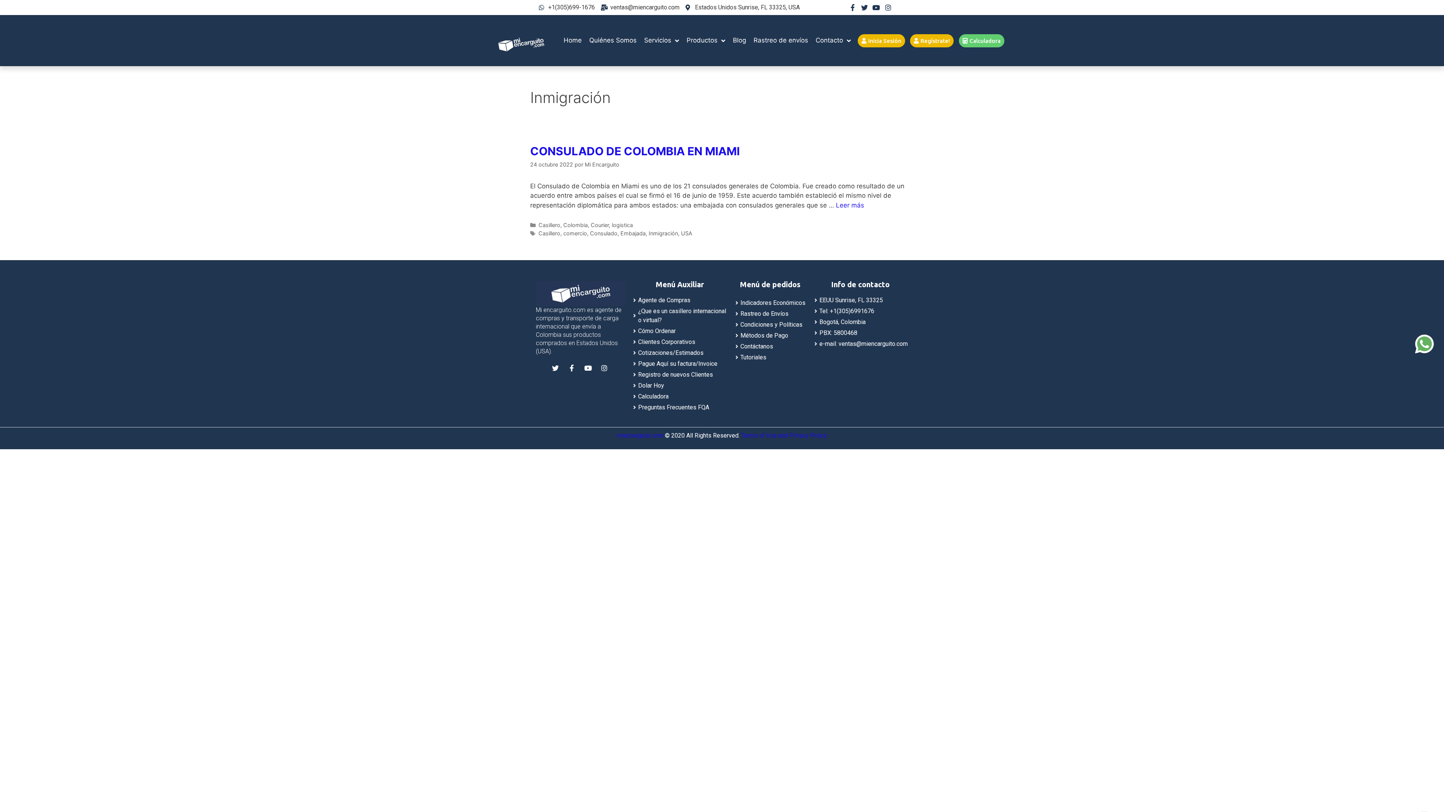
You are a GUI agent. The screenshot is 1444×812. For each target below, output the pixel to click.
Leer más (850, 205)
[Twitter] (864, 7)
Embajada (633, 233)
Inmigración (663, 233)
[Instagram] (888, 7)
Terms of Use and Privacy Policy (784, 435)
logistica (622, 225)
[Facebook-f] (852, 7)
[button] (881, 40)
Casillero (549, 225)
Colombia (575, 225)
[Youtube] (876, 7)
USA (686, 233)
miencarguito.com (640, 435)
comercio (575, 233)
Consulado (603, 233)
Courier (600, 225)
